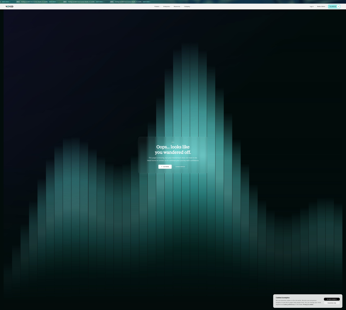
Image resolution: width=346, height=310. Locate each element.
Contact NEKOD (180, 166)
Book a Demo (321, 6)
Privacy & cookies (308, 304)
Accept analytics (332, 299)
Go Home (166, 166)
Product (157, 6)
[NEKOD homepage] (9, 6)
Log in (312, 6)
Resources (177, 6)
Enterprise (166, 6)
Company (187, 6)
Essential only (332, 303)
